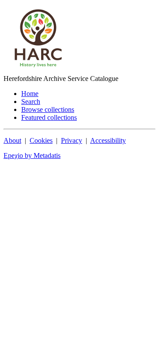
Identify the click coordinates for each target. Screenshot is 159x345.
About (12, 140)
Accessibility (108, 140)
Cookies (41, 140)
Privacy (71, 140)
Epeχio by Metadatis (32, 155)
